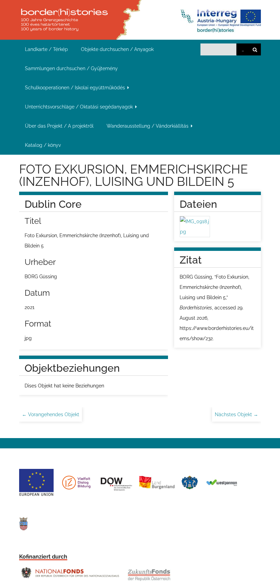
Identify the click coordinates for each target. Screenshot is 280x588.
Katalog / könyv (43, 145)
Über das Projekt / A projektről (59, 126)
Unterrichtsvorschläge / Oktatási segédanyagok (79, 107)
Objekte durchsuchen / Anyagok (117, 49)
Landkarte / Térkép (46, 49)
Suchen (255, 49)
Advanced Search (242, 49)
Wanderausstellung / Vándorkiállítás (147, 126)
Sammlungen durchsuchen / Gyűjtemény (71, 68)
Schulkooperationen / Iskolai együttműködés (75, 87)
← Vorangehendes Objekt (50, 414)
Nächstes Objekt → (236, 414)
